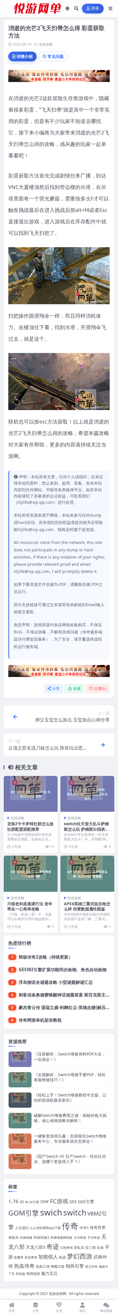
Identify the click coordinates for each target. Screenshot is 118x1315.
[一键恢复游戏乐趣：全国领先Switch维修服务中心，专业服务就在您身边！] (20, 1141)
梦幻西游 (79, 1256)
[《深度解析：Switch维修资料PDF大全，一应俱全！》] (20, 1059)
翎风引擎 (75, 1266)
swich (51, 1212)
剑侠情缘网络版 (61, 1238)
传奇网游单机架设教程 (40, 1020)
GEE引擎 (86, 1201)
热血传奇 (24, 1265)
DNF (44, 1201)
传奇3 (84, 1227)
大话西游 (80, 1238)
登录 (95, 8)
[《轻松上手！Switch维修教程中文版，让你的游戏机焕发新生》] (20, 1100)
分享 (56, 688)
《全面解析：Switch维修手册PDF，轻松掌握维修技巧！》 (70, 1077)
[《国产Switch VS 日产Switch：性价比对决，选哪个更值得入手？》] (20, 1161)
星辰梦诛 (31, 1257)
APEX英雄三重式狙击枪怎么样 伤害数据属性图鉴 (87, 906)
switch (74, 1212)
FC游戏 (59, 1201)
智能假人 (48, 1256)
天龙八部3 (35, 1247)
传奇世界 (98, 1227)
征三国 (90, 1247)
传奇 (70, 1226)
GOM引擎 (23, 1213)
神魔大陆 (57, 1266)
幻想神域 (66, 1248)
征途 (100, 1247)
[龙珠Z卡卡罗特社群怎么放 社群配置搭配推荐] (31, 794)
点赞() (100, 688)
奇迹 (52, 1246)
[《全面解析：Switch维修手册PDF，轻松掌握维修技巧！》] (20, 1079)
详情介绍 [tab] (25, 56)
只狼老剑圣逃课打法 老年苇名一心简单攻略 (29, 906)
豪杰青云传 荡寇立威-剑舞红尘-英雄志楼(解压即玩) (67, 1007)
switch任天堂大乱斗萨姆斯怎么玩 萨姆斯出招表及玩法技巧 (86, 829)
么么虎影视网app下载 (45, 1228)
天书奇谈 (93, 1238)
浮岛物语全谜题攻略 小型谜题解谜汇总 (56, 982)
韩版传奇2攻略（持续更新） (46, 957)
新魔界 (18, 1257)
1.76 (13, 1201)
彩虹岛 (79, 1247)
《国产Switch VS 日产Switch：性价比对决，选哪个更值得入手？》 (70, 1159)
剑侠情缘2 (41, 1237)
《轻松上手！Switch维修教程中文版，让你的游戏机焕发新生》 (70, 1097)
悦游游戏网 (57, 1293)
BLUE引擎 (32, 1202)
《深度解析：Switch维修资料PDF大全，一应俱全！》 (70, 1056)
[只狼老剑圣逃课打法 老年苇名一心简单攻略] (31, 873)
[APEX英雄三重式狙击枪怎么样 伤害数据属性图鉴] (87, 873)
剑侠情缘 (26, 1238)
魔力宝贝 (49, 1273)
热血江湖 (43, 1266)
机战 (62, 1257)
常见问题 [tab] (56, 56)
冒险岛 (13, 1237)
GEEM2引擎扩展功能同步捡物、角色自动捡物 (63, 969)
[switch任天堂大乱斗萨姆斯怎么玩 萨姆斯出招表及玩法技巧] (87, 794)
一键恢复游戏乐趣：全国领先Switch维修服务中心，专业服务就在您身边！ (70, 1138)
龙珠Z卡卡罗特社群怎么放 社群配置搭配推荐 (30, 826)
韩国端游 (33, 1273)
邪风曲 (20, 1274)
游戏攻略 (46, 44)
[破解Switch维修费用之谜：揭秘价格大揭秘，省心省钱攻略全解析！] (20, 1120)
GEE (73, 1201)
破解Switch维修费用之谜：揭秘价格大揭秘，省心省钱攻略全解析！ (70, 1118)
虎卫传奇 (91, 1267)
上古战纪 (22, 1227)
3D (21, 1201)
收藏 (77, 688)
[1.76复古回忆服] (59, 78)
